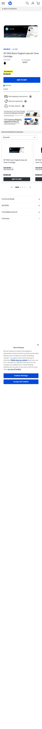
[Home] (10, 3)
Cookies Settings (21, 376)
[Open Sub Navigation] (3, 3)
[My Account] (33, 3)
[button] (21, 132)
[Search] (27, 3)
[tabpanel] (21, 166)
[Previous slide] (12, 187)
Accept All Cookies (21, 382)
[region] (21, 364)
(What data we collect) (19, 360)
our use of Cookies (14, 369)
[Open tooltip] (30, 96)
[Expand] (21, 31)
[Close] (38, 344)
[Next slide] (30, 187)
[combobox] (19, 137)
